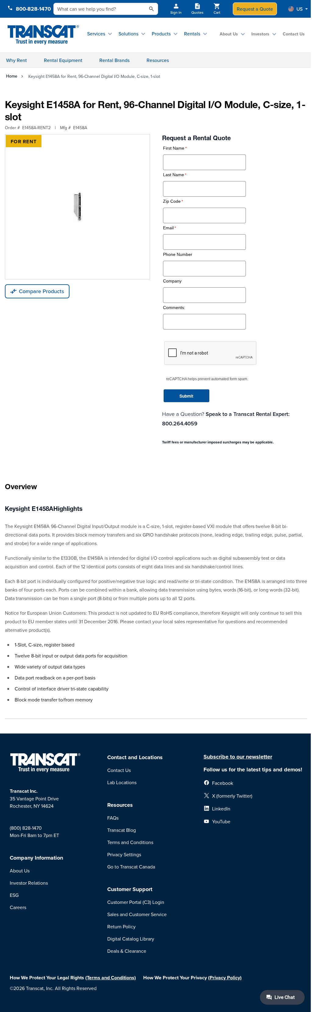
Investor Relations (29, 882)
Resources (158, 60)
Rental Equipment (63, 60)
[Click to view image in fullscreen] (77, 206)
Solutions (128, 33)
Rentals (192, 33)
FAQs (113, 817)
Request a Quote (255, 8)
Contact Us (294, 34)
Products (161, 33)
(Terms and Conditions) (110, 977)
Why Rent (16, 60)
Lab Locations (121, 782)
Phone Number (177, 254)
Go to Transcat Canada (131, 866)
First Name (173, 148)
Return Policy (121, 926)
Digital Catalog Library (130, 938)
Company (172, 281)
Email (168, 228)
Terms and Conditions (130, 842)
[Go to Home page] (43, 35)
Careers (18, 907)
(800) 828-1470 (26, 828)
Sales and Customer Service (137, 914)
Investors (260, 34)
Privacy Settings (124, 854)
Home (11, 76)
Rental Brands (114, 60)
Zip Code (172, 201)
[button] (298, 9)
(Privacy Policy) (225, 977)
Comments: (174, 307)
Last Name (173, 175)
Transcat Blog (121, 830)
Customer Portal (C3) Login (135, 902)
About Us (229, 34)
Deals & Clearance (126, 951)
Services (96, 33)
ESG (14, 895)
